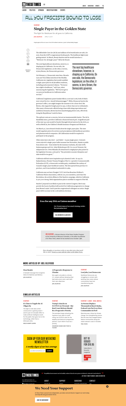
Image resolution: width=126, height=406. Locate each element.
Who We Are (47, 383)
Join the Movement (42, 400)
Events (62, 10)
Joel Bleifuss (38, 37)
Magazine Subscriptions (80, 383)
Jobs (90, 383)
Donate (97, 6)
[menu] (44, 4)
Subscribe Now (87, 357)
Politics (32, 10)
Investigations (52, 10)
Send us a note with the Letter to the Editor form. (67, 252)
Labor (24, 10)
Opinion (41, 10)
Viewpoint (37, 25)
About (84, 6)
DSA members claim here (63, 215)
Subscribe (91, 6)
